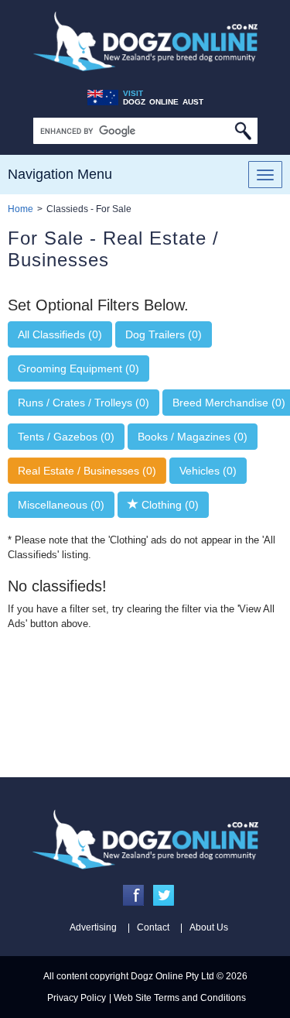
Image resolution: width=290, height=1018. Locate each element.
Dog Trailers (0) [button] (163, 334)
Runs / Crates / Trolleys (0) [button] (83, 402)
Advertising (93, 927)
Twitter (163, 895)
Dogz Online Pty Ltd (172, 976)
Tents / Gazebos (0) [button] (66, 436)
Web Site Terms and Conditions (180, 997)
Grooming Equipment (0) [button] (78, 368)
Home (20, 209)
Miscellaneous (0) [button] (61, 505)
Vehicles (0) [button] (208, 470)
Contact (153, 927)
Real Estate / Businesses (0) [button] (87, 470)
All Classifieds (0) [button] (60, 334)
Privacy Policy (76, 997)
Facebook (133, 895)
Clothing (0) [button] (168, 505)
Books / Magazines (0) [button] (192, 436)
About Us (208, 927)
